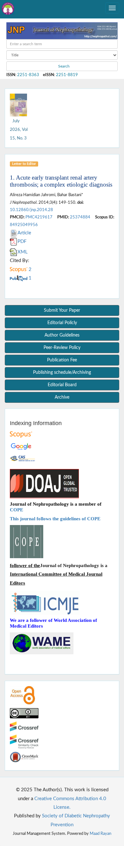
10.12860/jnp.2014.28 (31, 210)
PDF (21, 241)
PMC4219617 (38, 217)
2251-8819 (67, 75)
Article (24, 233)
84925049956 (24, 225)
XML (22, 252)
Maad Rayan (100, 833)
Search (63, 66)
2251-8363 (28, 75)
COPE (16, 509)
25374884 (80, 217)
